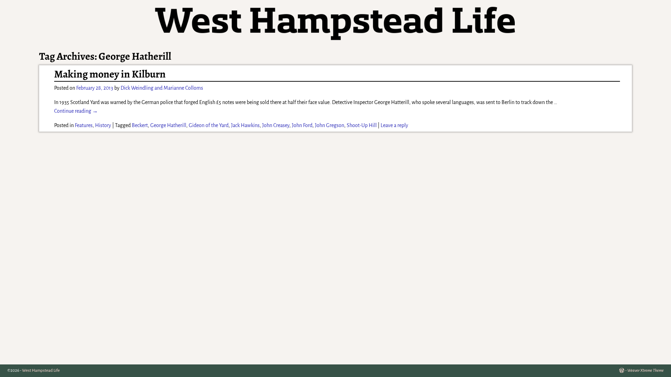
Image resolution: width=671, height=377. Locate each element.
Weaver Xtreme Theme (645, 370)
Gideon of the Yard (209, 125)
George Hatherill (168, 125)
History (103, 125)
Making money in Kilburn (110, 74)
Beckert (140, 125)
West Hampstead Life (41, 370)
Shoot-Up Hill (362, 125)
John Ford (302, 125)
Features (84, 125)
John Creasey (275, 125)
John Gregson (329, 125)
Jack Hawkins (245, 125)
